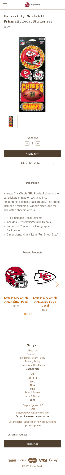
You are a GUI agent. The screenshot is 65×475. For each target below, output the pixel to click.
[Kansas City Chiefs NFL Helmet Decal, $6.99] (16, 278)
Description (32, 182)
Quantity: (32, 137)
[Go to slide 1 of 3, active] (25, 314)
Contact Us (32, 354)
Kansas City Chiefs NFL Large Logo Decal (45, 301)
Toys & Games (32, 392)
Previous (4, 284)
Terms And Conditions (32, 365)
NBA (32, 385)
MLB (32, 388)
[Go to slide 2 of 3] (30, 314)
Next (57, 284)
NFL (32, 374)
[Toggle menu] (5, 5)
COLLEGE (33, 378)
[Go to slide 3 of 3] (36, 314)
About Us (33, 350)
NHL (32, 381)
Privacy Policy (32, 361)
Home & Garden (32, 396)
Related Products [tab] (32, 252)
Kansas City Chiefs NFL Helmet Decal (16, 300)
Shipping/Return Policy (32, 357)
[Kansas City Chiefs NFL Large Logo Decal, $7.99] (45, 278)
